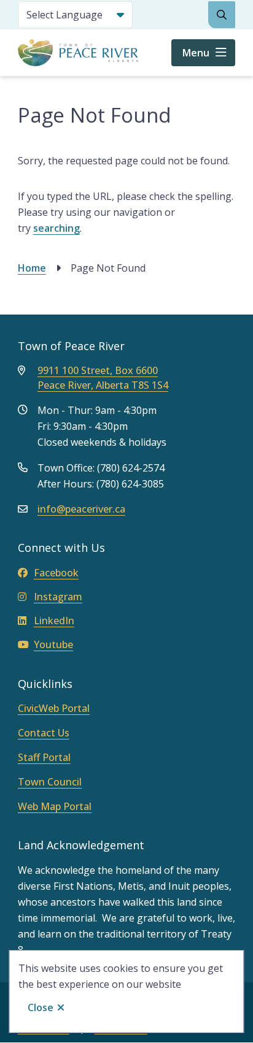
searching (56, 228)
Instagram (58, 596)
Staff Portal (44, 757)
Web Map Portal (54, 806)
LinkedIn (54, 620)
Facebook (56, 572)
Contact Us (43, 732)
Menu (195, 52)
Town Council (50, 782)
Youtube (53, 644)
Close (40, 1007)
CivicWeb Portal (54, 708)
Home (32, 268)
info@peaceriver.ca (81, 509)
